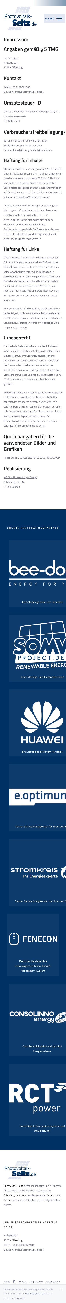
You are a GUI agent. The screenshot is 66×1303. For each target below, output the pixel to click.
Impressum (19, 1298)
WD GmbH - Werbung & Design (20, 477)
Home (7, 1282)
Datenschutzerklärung (36, 1293)
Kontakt (23, 1282)
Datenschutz (53, 1282)
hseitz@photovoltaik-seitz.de (28, 1250)
